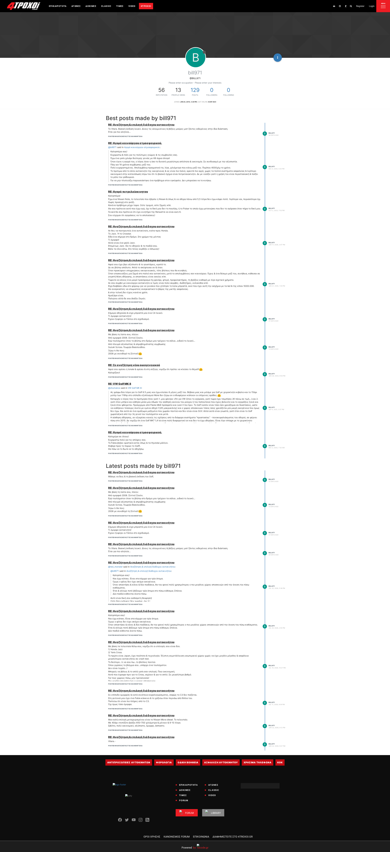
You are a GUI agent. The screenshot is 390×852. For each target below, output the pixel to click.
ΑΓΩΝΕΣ (213, 785)
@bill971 (112, 147)
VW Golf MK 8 (135, 388)
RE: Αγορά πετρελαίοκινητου (128, 191)
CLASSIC (213, 790)
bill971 (272, 133)
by (189, 847)
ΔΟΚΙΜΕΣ (185, 790)
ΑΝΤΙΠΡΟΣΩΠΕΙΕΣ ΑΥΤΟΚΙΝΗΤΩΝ (128, 762)
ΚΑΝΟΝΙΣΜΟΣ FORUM (177, 836)
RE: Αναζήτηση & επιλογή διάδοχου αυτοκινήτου (141, 124)
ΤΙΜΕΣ (183, 795)
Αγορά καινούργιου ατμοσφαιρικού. (142, 147)
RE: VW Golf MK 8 (119, 383)
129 (195, 90)
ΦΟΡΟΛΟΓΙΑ (164, 762)
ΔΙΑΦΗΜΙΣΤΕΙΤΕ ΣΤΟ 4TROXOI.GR (233, 836)
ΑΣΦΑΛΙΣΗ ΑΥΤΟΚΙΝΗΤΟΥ (221, 762)
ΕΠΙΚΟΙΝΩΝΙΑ (201, 836)
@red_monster (115, 566)
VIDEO (212, 795)
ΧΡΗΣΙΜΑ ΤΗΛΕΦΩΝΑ (257, 762)
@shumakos (114, 388)
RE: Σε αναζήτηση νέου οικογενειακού (134, 365)
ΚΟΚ (280, 762)
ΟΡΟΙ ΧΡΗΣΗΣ (152, 836)
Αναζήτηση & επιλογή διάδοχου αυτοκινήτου (152, 566)
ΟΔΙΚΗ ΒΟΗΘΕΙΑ (188, 762)
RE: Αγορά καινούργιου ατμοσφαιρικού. (135, 143)
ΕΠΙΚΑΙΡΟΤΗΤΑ (188, 785)
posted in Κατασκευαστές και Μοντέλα (125, 136)
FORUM (183, 800)
